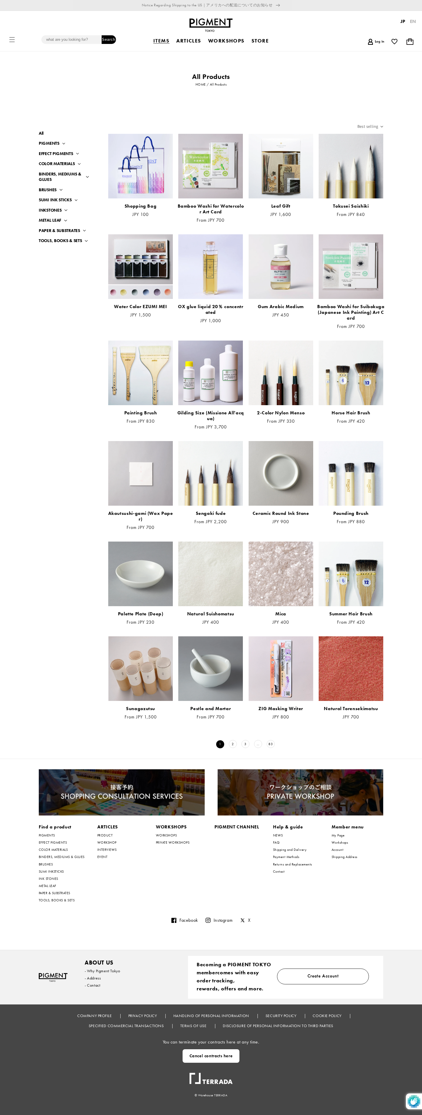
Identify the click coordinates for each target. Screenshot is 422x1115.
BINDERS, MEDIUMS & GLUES (60, 177)
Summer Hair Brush (351, 614)
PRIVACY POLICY (143, 1015)
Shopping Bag (141, 206)
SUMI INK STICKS (55, 200)
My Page (338, 835)
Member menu (348, 827)
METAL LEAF (50, 220)
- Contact (92, 985)
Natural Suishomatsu (210, 614)
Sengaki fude (211, 513)
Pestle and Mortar (210, 709)
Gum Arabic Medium (281, 307)
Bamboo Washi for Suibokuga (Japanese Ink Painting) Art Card (351, 312)
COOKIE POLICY (327, 1015)
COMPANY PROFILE (95, 1015)
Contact (278, 871)
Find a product (55, 827)
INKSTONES (50, 210)
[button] (12, 39)
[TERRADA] (211, 1076)
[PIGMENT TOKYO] (53, 977)
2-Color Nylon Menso (281, 413)
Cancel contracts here (211, 1056)
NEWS (278, 835)
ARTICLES (107, 827)
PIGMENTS (49, 143)
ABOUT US (99, 962)
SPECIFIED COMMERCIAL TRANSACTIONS (127, 1025)
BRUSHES (48, 190)
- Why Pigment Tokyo (102, 970)
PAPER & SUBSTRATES (59, 230)
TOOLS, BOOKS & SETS (60, 241)
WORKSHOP (107, 842)
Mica (280, 614)
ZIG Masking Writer (280, 709)
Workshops (340, 842)
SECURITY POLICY (281, 1015)
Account (337, 849)
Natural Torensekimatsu (351, 709)
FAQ (276, 842)
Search (108, 39)
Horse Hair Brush (351, 413)
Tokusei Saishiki (351, 206)
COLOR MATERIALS (57, 164)
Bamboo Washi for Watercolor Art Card (211, 209)
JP (402, 21)
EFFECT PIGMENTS (56, 153)
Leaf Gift (281, 206)
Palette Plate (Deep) (140, 614)
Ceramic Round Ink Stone (281, 513)
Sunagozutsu (140, 709)
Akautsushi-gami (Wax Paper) (140, 516)
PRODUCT (105, 835)
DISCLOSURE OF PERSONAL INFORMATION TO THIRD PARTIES (278, 1025)
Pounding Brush (351, 513)
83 (270, 744)
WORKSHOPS (171, 827)
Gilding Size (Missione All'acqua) (210, 416)
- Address (93, 978)
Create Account (323, 976)
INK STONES (48, 878)
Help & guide (288, 827)
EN (413, 21)
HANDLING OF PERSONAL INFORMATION (211, 1015)
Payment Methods (286, 857)
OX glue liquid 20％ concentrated (210, 309)
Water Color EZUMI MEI (140, 307)
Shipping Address (344, 857)
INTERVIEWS (107, 849)
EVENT (102, 857)
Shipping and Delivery (290, 849)
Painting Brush (140, 413)
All (41, 133)
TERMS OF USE (194, 1025)
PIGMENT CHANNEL (236, 827)
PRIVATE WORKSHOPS (172, 842)
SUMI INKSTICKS (51, 871)
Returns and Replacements (292, 864)
